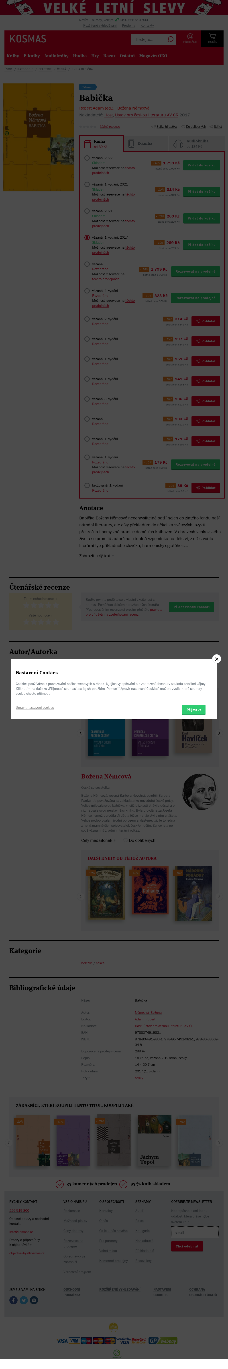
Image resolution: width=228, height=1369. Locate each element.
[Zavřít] (216, 658)
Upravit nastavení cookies (35, 707)
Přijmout (194, 709)
